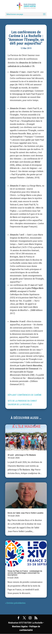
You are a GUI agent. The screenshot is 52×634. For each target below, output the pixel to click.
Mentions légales (20, 626)
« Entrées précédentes (15, 603)
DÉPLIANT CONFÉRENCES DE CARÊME (24, 395)
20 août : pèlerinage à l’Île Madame (22, 455)
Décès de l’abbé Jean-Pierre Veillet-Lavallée (25, 513)
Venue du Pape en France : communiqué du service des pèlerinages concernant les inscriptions (25, 573)
